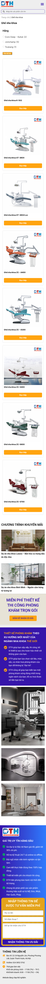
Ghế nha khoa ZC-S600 (14, 444)
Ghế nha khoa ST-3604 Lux (16, 215)
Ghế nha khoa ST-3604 (14, 158)
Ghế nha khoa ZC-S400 (14, 387)
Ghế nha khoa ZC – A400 (15, 272)
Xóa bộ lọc (7, 53)
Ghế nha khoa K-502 (13, 100)
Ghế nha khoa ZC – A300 (15, 330)
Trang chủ (5, 17)
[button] (42, 4)
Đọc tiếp (23, 108)
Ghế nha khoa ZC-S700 (14, 502)
